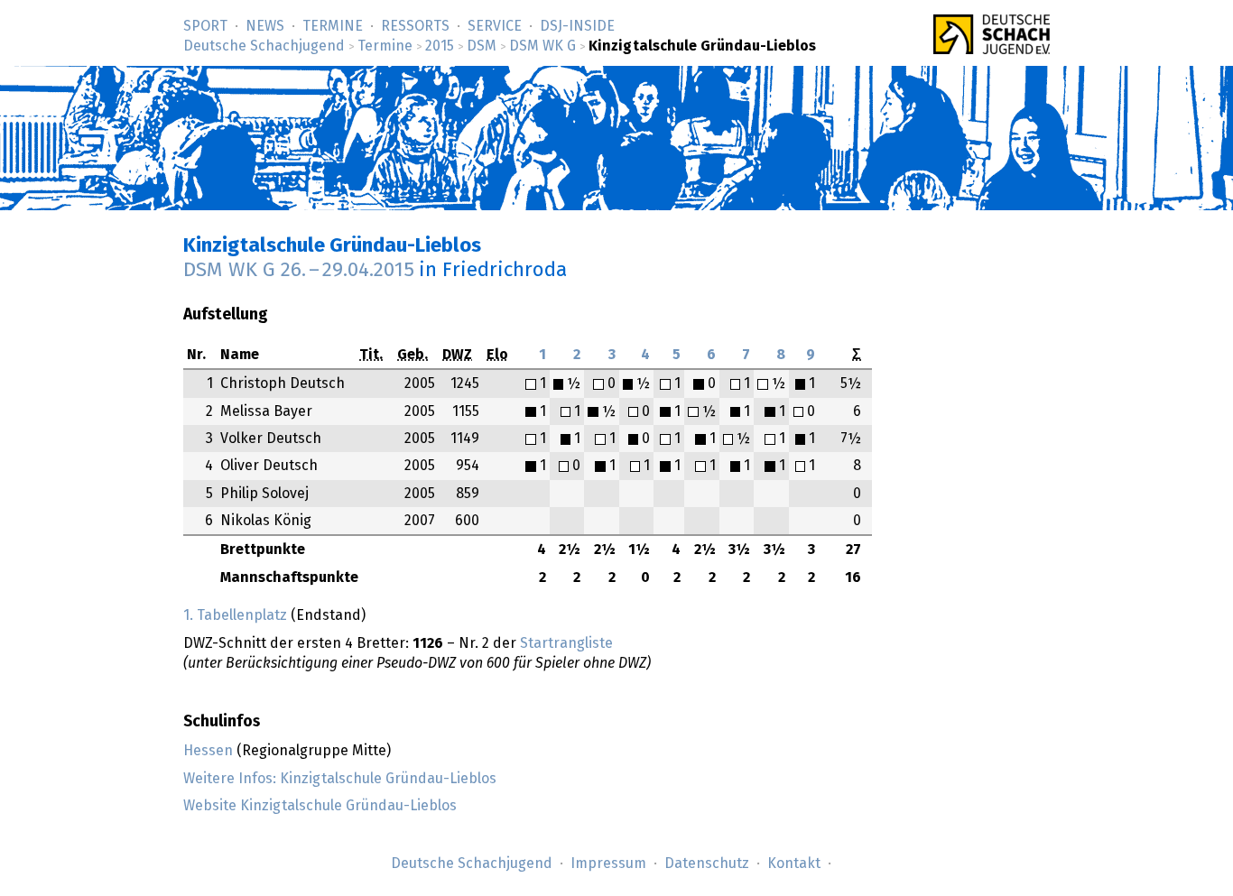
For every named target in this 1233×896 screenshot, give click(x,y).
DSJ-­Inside (577, 26)
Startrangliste (566, 643)
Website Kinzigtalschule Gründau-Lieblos (320, 806)
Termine (332, 26)
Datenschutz (706, 863)
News (265, 26)
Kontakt (793, 863)
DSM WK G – (298, 270)
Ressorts (415, 26)
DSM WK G (542, 46)
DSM (481, 46)
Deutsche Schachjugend (264, 46)
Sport (205, 26)
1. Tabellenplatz (235, 615)
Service (495, 26)
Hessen (208, 751)
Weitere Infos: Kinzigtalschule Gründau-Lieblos (339, 778)
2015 (439, 46)
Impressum (608, 863)
